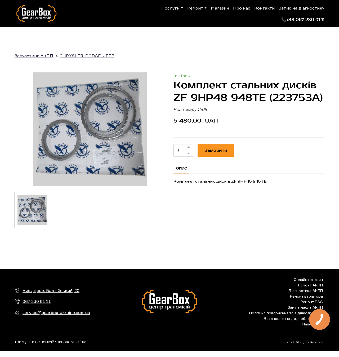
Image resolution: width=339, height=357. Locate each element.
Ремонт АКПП (310, 285)
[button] (302, 19)
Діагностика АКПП (305, 290)
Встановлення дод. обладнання (293, 318)
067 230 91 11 (37, 301)
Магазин (220, 8)
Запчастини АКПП (34, 55)
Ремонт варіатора (306, 296)
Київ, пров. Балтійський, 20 (51, 290)
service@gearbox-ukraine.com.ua (56, 312)
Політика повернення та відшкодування (286, 313)
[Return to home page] (36, 14)
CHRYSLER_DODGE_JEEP (87, 55)
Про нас (241, 8)
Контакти (264, 8)
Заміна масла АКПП (305, 307)
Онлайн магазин (308, 279)
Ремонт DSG (312, 301)
